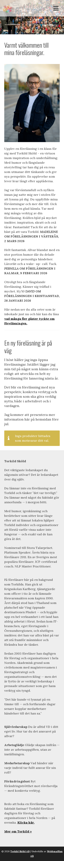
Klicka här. (25, 822)
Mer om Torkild (16, 831)
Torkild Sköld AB (20, 851)
